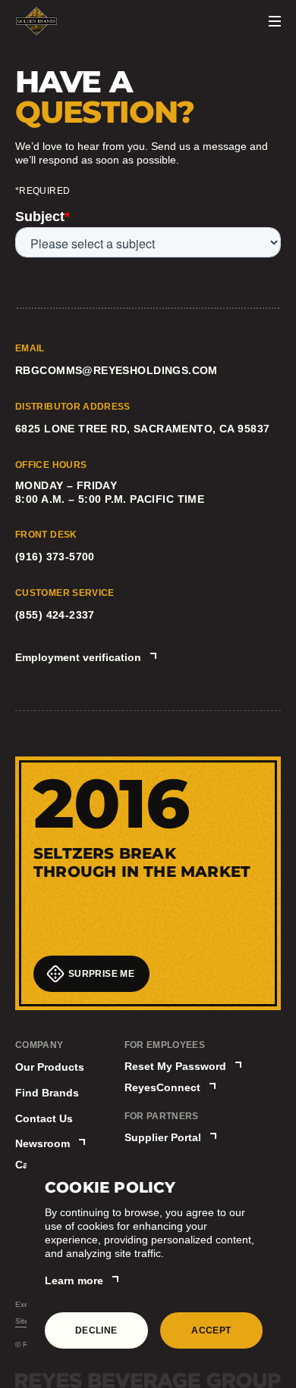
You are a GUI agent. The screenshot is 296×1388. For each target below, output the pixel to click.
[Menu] (274, 21)
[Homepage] (36, 21)
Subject (42, 216)
